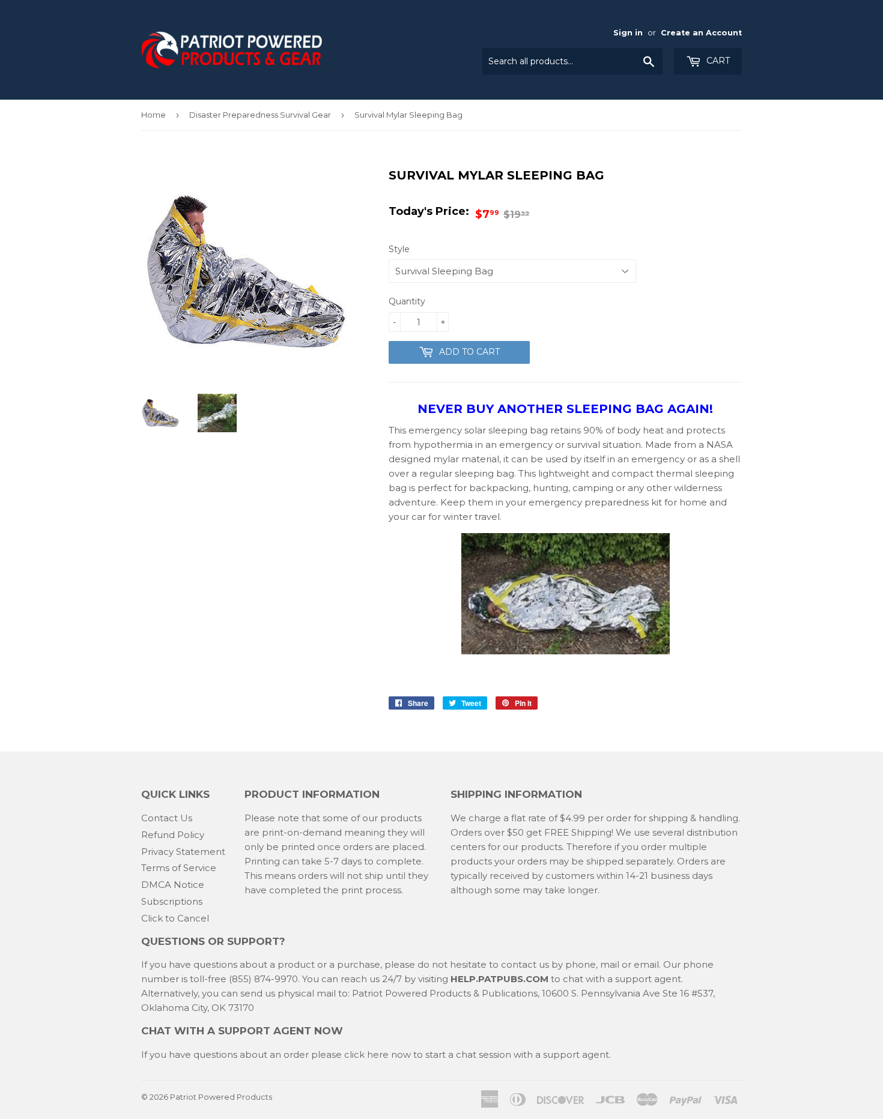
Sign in (628, 32)
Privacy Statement (183, 851)
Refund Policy (172, 834)
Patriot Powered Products (221, 1097)
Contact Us (166, 818)
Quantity (407, 301)
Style (399, 249)
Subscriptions (171, 901)
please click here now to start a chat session (410, 1054)
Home (153, 114)
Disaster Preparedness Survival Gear (260, 114)
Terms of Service (178, 867)
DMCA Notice (172, 884)
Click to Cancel (175, 918)
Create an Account (701, 32)
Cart (717, 60)
